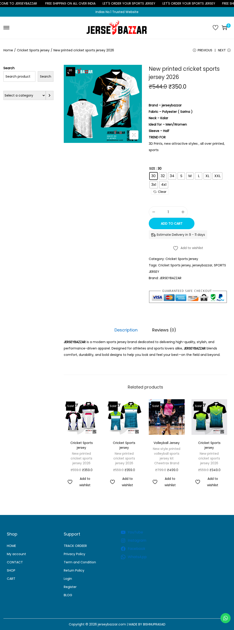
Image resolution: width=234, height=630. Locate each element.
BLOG (68, 595)
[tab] (126, 330)
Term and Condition (80, 562)
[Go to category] (49, 95)
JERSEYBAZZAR (170, 278)
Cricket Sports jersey (33, 50)
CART (11, 578)
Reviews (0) (164, 330)
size (152, 168)
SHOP (11, 570)
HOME (11, 545)
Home (8, 50)
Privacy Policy (74, 554)
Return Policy (74, 570)
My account (16, 554)
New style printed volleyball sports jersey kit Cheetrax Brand (166, 455)
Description (126, 330)
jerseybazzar (202, 265)
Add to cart (172, 223)
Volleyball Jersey (167, 443)
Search (9, 68)
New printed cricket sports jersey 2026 (81, 458)
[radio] (153, 176)
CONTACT (15, 562)
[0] (224, 27)
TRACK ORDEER (75, 545)
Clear (162, 191)
